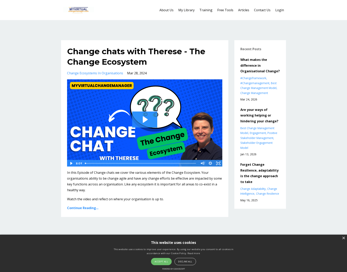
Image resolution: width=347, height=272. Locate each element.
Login (279, 10)
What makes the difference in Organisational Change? (260, 65)
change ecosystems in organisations (95, 73)
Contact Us (262, 10)
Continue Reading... (82, 208)
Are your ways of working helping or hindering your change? (259, 115)
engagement (258, 133)
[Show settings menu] (210, 163)
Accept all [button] (161, 261)
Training (205, 10)
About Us (166, 10)
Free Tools (225, 10)
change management (254, 93)
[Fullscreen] (218, 163)
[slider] (140, 163)
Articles (243, 10)
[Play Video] (71, 163)
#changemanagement (254, 83)
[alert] (173, 253)
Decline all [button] (185, 261)
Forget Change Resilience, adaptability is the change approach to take (259, 173)
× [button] (343, 238)
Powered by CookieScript (173, 269)
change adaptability (253, 189)
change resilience (267, 193)
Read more (194, 253)
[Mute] (202, 163)
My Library (186, 10)
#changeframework (253, 78)
